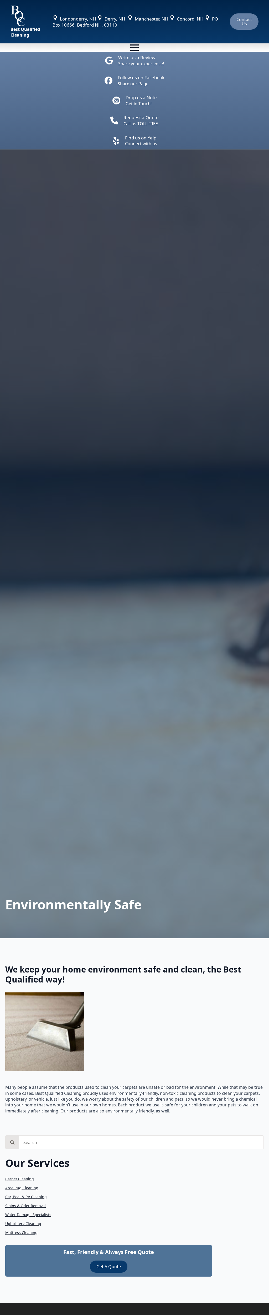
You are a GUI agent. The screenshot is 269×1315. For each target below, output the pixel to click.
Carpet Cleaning (19, 1178)
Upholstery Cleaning (23, 1223)
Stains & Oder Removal (25, 1205)
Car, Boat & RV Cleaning (26, 1196)
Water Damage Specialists (28, 1214)
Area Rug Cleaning (21, 1187)
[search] (12, 1142)
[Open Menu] (134, 47)
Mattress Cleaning (21, 1232)
